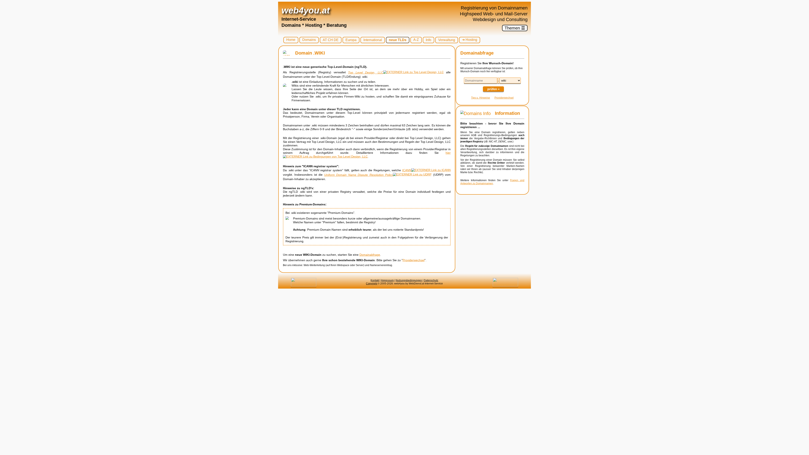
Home (290, 39)
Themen (515, 28)
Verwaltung (446, 40)
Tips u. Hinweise (480, 97)
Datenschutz (431, 280)
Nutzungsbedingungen (409, 280)
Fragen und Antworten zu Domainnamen (492, 182)
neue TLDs (397, 40)
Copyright (371, 283)
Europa (351, 40)
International (372, 40)
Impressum (387, 280)
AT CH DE (331, 40)
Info (428, 40)
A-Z (416, 39)
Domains (309, 39)
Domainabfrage (369, 254)
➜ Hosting (469, 39)
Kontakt (375, 280)
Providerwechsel (414, 260)
